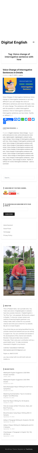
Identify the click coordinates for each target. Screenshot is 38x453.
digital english (10, 137)
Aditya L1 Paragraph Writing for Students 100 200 (18, 420)
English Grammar (14, 133)
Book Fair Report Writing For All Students (16, 401)
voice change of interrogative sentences (18, 157)
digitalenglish (19, 137)
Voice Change (24, 133)
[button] (33, 42)
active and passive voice (10, 135)
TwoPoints (29, 449)
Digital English (14, 42)
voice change (7, 139)
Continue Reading (9, 128)
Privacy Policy (7, 235)
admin (21, 75)
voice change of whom (19, 159)
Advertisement (8, 225)
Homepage (6, 232)
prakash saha (28, 137)
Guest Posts (7, 228)
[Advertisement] (19, 19)
